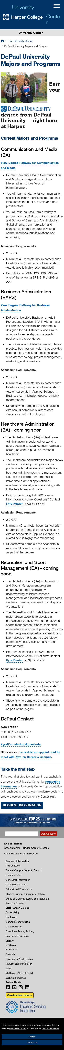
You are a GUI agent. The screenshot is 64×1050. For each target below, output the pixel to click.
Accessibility (12, 912)
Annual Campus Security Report (23, 870)
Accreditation (13, 865)
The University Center (20, 41)
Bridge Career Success (36, 848)
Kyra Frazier (14, 504)
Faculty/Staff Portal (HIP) (19, 963)
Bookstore (11, 917)
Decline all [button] (32, 1042)
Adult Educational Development (21, 853)
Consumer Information (18, 879)
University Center (31, 33)
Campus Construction (18, 922)
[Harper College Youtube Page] (14, 988)
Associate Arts (12, 848)
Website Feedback (16, 978)
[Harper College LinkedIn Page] (27, 988)
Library (10, 940)
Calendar (11, 954)
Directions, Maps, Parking (20, 931)
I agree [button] (32, 1036)
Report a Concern (15, 903)
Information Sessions (17, 936)
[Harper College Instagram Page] (21, 988)
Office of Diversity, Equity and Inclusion (27, 898)
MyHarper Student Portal (19, 973)
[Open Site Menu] (53, 6)
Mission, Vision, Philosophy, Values (25, 894)
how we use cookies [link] (17, 1028)
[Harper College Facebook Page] (8, 988)
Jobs (8, 968)
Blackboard (12, 949)
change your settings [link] (50, 1028)
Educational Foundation (19, 889)
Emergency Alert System (19, 959)
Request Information (22, 805)
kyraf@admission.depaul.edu (21, 744)
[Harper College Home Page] (2, 41)
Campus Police (14, 875)
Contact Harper (14, 926)
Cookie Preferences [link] (16, 884)
